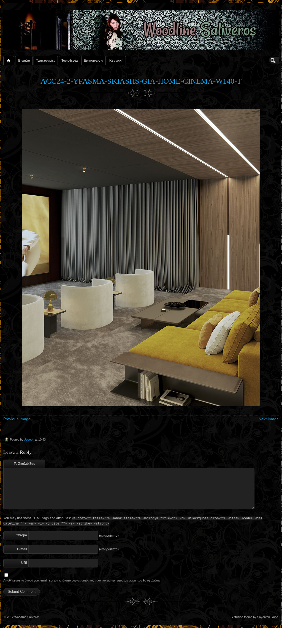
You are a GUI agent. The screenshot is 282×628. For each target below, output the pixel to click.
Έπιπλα (24, 60)
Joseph (29, 439)
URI (24, 563)
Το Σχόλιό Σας (24, 464)
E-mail (22, 549)
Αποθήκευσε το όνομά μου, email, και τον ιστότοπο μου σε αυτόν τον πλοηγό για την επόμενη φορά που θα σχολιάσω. (82, 580)
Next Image (269, 419)
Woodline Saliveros (27, 617)
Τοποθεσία (69, 60)
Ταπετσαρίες (45, 60)
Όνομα (22, 535)
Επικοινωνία (93, 60)
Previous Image (17, 419)
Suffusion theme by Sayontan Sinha (254, 617)
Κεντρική (116, 60)
